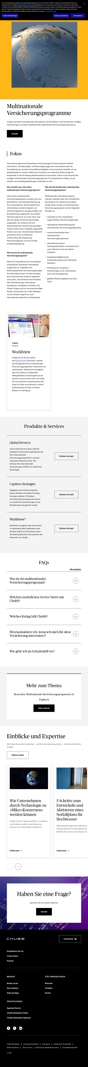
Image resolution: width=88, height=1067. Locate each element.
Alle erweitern (75, 569)
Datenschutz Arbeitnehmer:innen (47, 1047)
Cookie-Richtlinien (13, 1044)
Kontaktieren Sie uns (15, 951)
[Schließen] (84, 3)
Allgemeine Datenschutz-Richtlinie (26, 5)
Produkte (48, 988)
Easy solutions (12, 988)
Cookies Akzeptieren (61, 16)
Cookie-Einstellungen (10, 16)
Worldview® (21, 361)
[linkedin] (20, 1028)
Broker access (12, 983)
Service (48, 993)
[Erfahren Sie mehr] (44, 456)
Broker (11, 977)
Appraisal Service (14, 1008)
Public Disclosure (13, 1047)
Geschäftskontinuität (69, 1047)
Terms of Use (27, 1047)
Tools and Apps (13, 993)
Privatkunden (14, 1001)
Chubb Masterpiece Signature (19, 1018)
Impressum (46, 1044)
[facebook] (8, 1028)
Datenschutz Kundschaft (62, 1044)
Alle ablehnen (77, 16)
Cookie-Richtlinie (50, 11)
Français (10, 961)
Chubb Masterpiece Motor (17, 1013)
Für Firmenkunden (55, 977)
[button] (29, 361)
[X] (14, 1028)
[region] (44, 10)
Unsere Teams (12, 956)
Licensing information (30, 1044)
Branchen (49, 983)
